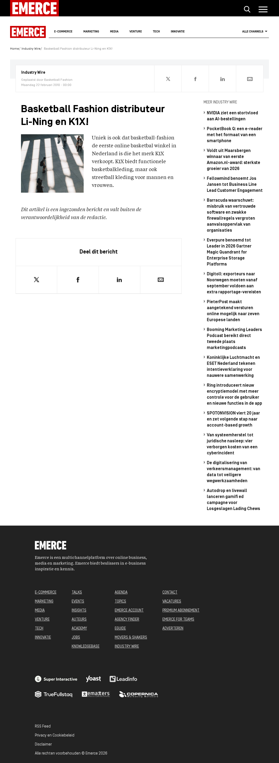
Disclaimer (43, 745)
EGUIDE (120, 629)
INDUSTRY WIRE (127, 647)
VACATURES (171, 602)
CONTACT (169, 593)
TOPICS (120, 602)
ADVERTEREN (172, 629)
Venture (135, 31)
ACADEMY (79, 629)
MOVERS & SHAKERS (131, 638)
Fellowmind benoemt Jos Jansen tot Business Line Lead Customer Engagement (235, 185)
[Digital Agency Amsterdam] (56, 679)
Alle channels (252, 31)
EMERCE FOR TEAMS (178, 620)
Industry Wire (31, 48)
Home (14, 48)
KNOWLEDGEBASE (85, 647)
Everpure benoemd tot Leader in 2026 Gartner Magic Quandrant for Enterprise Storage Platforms (229, 252)
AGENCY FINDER (127, 620)
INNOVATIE (43, 638)
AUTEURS (79, 620)
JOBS (76, 638)
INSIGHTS (79, 611)
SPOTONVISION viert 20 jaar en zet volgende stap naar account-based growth (233, 419)
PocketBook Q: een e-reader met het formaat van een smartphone (234, 135)
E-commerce (63, 31)
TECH (39, 629)
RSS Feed (43, 727)
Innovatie (178, 31)
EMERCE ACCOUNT (129, 611)
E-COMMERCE (45, 593)
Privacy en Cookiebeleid (54, 736)
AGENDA (121, 593)
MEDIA (40, 611)
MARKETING (44, 602)
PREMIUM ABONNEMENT (180, 611)
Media (114, 31)
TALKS (77, 593)
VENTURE (42, 620)
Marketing (91, 31)
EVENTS (78, 602)
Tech (156, 31)
